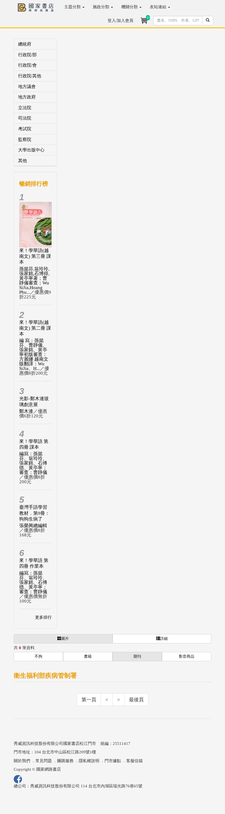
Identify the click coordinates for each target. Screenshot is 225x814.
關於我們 (22, 761)
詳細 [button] (164, 639)
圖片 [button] (65, 639)
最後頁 (136, 699)
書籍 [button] (88, 656)
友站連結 (158, 7)
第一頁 (88, 699)
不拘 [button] (38, 656)
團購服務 (65, 761)
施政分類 (101, 7)
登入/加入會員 (120, 20)
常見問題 (43, 761)
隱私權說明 (89, 761)
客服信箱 (134, 761)
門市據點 (113, 761)
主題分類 (73, 7)
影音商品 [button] (186, 656)
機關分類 (130, 7)
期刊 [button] (137, 656)
